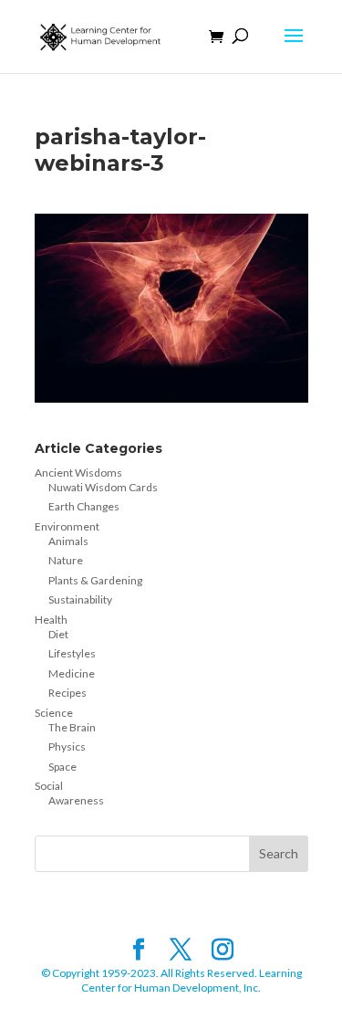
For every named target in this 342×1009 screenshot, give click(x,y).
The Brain (72, 727)
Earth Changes (83, 506)
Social (49, 786)
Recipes (67, 692)
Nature (65, 560)
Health (51, 619)
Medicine (71, 673)
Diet (58, 634)
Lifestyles (72, 653)
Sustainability (80, 599)
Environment (67, 526)
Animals (68, 541)
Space (62, 766)
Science (54, 713)
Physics (67, 746)
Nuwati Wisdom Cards (103, 487)
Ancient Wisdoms (78, 472)
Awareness (76, 800)
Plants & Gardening (95, 580)
